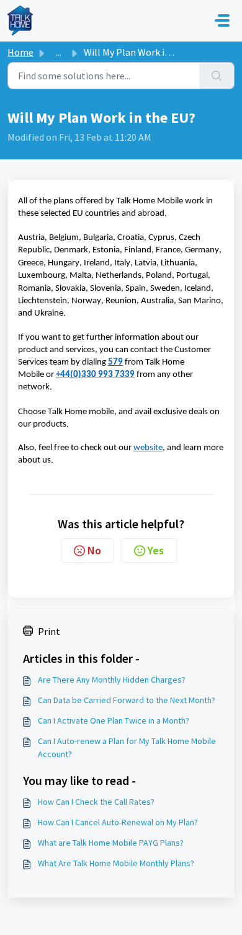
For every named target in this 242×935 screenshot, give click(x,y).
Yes (156, 550)
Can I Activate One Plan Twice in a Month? (113, 720)
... (58, 52)
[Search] (217, 75)
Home (20, 52)
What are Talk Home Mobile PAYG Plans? (111, 842)
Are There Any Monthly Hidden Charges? (112, 679)
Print (49, 631)
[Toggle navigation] (222, 20)
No (94, 550)
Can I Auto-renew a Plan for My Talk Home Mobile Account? (127, 747)
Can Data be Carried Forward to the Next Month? (126, 700)
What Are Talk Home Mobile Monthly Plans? (116, 863)
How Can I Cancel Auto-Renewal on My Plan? (118, 822)
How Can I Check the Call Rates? (96, 801)
